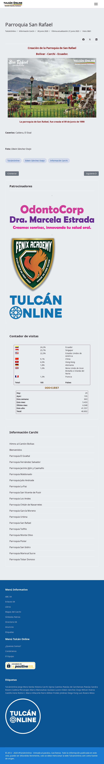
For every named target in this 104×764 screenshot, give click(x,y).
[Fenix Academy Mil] (52, 263)
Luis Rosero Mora (86, 693)
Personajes (24, 690)
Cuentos (58, 687)
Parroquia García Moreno (22, 510)
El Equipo (9, 656)
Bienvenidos (15, 449)
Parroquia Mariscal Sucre (22, 553)
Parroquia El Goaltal (19, 455)
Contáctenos (11, 651)
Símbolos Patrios (12, 617)
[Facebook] (83, 39)
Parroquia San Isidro (20, 547)
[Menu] (96, 4)
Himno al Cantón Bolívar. (21, 443)
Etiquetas (9, 632)
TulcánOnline (13, 160)
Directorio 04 (11, 622)
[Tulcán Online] (52, 305)
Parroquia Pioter (18, 541)
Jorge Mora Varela (26, 687)
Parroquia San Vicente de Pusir (25, 492)
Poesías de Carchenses (73, 687)
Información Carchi (26, 31)
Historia (38, 687)
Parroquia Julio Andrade (21, 480)
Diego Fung (73, 693)
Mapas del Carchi (13, 612)
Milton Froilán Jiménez (57, 693)
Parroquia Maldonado (20, 474)
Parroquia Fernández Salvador (25, 462)
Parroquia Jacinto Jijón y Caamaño (26, 468)
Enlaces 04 (10, 601)
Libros (8, 607)
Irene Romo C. (18, 693)
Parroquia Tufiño (18, 528)
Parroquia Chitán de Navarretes (25, 504)
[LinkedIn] (96, 39)
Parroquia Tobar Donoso (22, 559)
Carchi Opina (48, 687)
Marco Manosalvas (38, 690)
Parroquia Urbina (18, 516)
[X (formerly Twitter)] (90, 39)
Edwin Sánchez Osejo (35, 160)
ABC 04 (8, 596)
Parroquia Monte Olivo (21, 535)
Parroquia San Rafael (20, 522)
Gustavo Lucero (54, 690)
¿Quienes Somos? (13, 646)
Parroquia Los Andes (20, 498)
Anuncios (9, 627)
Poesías (87, 687)
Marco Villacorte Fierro (36, 693)
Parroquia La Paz (18, 486)
